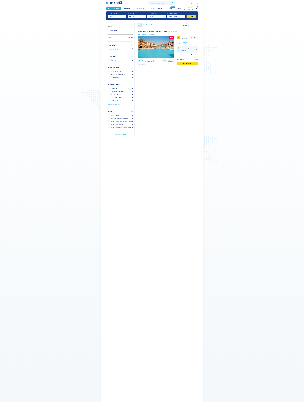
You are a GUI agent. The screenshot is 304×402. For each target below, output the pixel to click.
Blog (190, 3)
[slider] (109, 34)
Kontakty (195, 3)
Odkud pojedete (114, 13)
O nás (178, 3)
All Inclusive (113, 60)
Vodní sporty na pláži (116, 97)
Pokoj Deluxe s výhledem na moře (119, 118)
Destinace (132, 13)
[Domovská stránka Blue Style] (114, 3)
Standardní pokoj (115, 115)
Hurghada (144, 34)
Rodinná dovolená (115, 77)
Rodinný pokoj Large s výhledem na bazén (121, 121)
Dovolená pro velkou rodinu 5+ (118, 74)
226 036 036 (190, 8)
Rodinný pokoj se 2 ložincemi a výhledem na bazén (121, 128)
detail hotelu (187, 63)
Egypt (139, 34)
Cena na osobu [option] (113, 30)
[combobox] (161, 3)
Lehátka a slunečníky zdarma (118, 91)
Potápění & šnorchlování (117, 71)
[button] (128, 8)
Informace (185, 3)
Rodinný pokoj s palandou (117, 124)
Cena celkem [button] (180, 59)
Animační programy (115, 94)
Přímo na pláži (114, 88)
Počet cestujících (173, 13)
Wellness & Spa (114, 100)
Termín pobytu (152, 13)
